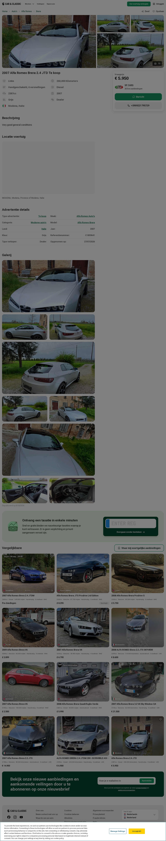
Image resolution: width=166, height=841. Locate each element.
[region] (83, 831)
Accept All (136, 831)
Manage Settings (117, 831)
